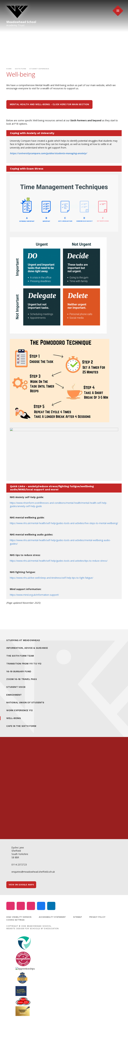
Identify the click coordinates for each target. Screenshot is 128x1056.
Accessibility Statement (52, 917)
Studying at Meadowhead (23, 640)
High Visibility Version (18, 917)
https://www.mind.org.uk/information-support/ (34, 594)
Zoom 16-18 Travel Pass (21, 679)
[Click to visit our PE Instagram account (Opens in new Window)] (21, 906)
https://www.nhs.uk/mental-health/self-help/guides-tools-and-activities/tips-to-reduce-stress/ (59, 560)
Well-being (13, 718)
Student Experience (39, 69)
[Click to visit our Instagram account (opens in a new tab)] (10, 906)
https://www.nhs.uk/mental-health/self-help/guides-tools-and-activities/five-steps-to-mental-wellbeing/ (64, 523)
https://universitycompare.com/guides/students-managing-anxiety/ (48, 153)
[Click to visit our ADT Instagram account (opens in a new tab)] (31, 906)
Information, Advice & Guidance (27, 648)
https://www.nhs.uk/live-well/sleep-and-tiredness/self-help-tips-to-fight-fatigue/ (51, 577)
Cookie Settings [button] (15, 920)
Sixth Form (20, 69)
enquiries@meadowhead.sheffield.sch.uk (33, 871)
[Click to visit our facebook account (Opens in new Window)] (41, 906)
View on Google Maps (21, 884)
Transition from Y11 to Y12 (23, 663)
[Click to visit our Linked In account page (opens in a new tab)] (51, 906)
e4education (51, 929)
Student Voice (16, 687)
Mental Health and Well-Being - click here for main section (49, 104)
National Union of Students (25, 702)
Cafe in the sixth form (21, 726)
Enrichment (14, 694)
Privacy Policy (97, 917)
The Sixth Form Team (20, 655)
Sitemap (77, 917)
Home (9, 69)
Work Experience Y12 (19, 710)
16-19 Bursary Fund (18, 671)
